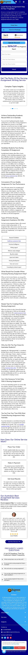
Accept (8, 647)
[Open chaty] (4, 651)
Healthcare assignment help (14, 241)
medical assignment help (20, 313)
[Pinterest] (11, 638)
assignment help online (10, 368)
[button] (23, 2)
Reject (19, 647)
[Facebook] (2, 638)
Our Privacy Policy (15, 643)
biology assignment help (11, 176)
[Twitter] (5, 638)
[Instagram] (8, 638)
